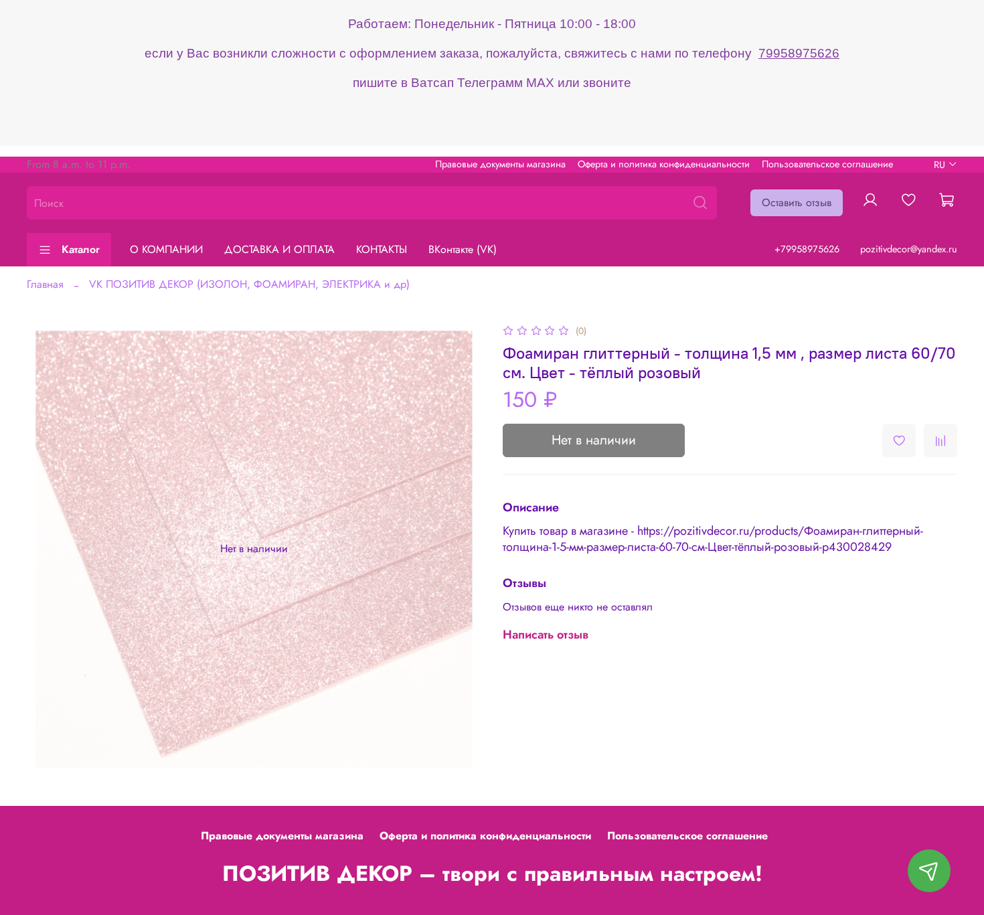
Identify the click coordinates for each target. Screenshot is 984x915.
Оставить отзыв (796, 202)
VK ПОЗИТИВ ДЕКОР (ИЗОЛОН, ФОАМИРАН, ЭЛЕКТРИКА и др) (249, 284)
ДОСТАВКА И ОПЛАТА (279, 249)
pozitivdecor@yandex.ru (908, 249)
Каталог (81, 249)
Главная (45, 284)
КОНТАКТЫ (381, 249)
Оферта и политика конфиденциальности (664, 164)
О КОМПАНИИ (166, 249)
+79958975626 (806, 249)
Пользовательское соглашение (827, 164)
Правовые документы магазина (500, 164)
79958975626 (798, 53)
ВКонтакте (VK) (462, 249)
